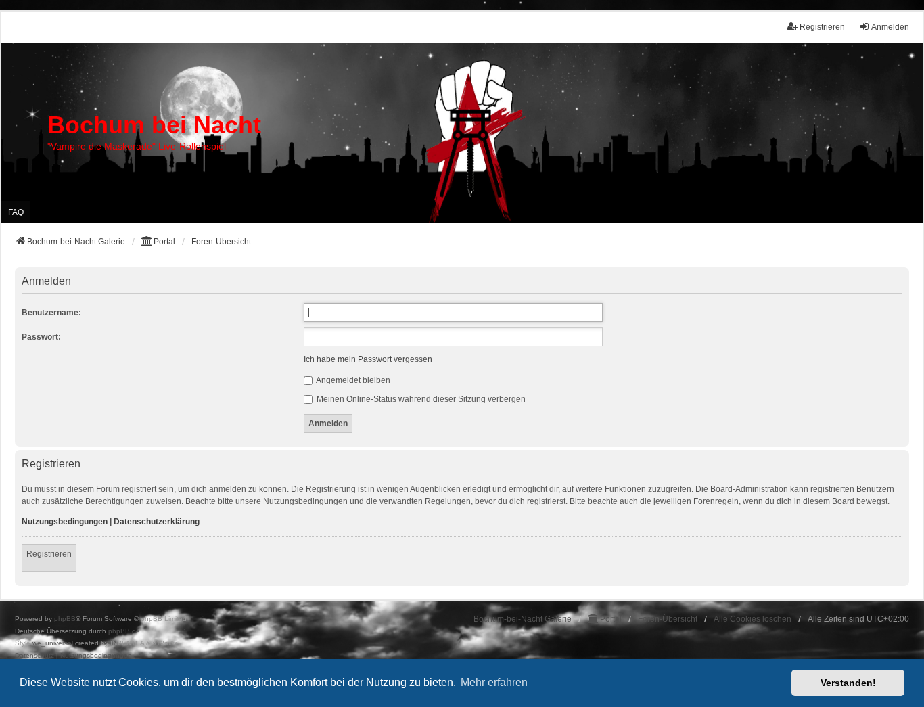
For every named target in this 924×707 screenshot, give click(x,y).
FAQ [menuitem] (16, 212)
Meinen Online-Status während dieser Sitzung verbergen (420, 399)
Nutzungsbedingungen (65, 521)
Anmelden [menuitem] (890, 27)
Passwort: (41, 337)
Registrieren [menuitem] (822, 27)
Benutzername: (51, 312)
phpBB (65, 618)
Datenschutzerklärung (157, 521)
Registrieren (49, 554)
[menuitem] (34, 655)
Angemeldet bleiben (352, 380)
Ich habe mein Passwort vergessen (368, 359)
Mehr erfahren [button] (494, 682)
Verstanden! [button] (848, 682)
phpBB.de (124, 631)
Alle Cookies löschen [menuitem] (752, 619)
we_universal (52, 643)
